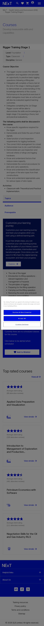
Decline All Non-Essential (22, 312)
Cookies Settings (21, 324)
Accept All (22, 318)
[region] (22, 313)
